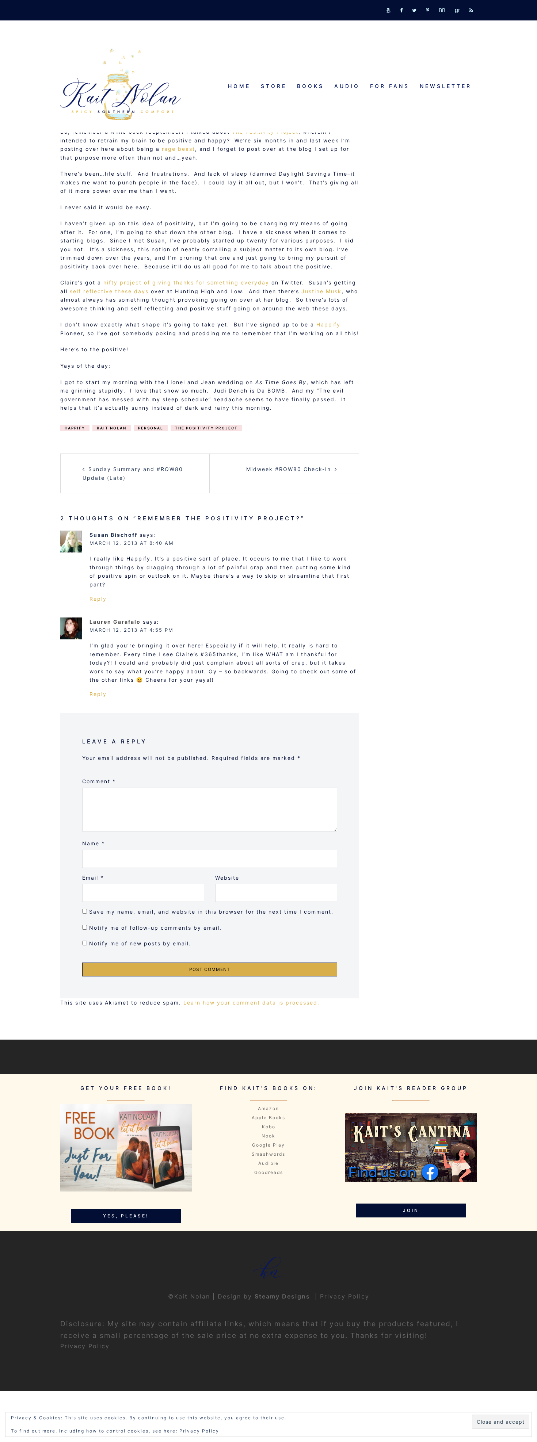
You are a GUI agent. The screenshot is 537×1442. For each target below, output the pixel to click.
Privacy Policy (344, 1296)
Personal (150, 428)
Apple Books (268, 1117)
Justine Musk (321, 291)
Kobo (268, 1126)
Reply (98, 599)
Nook (268, 1136)
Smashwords (268, 1154)
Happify (328, 324)
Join (411, 1210)
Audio (347, 86)
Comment (99, 781)
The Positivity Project (206, 428)
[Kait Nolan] (120, 84)
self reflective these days (109, 291)
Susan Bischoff (113, 535)
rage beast (178, 149)
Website (227, 878)
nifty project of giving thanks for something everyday (187, 282)
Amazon (268, 1108)
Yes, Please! (126, 1216)
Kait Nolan (111, 428)
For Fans (390, 86)
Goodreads (268, 1172)
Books (310, 86)
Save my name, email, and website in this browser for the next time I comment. (211, 912)
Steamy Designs (283, 1296)
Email (93, 878)
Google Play (268, 1145)
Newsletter (446, 86)
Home (239, 86)
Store (274, 86)
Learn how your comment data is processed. (251, 1002)
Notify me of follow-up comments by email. (155, 928)
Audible (268, 1163)
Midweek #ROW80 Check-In (288, 469)
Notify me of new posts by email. (140, 943)
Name (93, 843)
